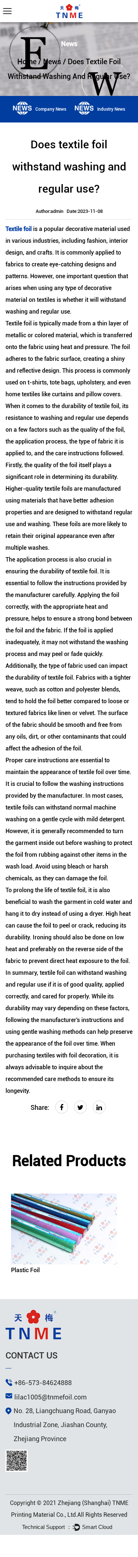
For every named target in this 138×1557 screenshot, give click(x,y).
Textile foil (19, 228)
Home (26, 61)
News (52, 61)
